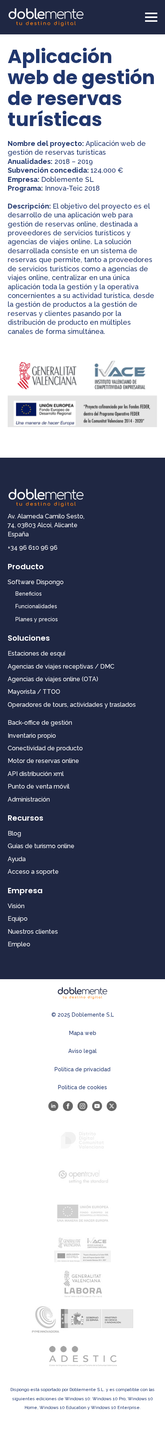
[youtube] (97, 1106)
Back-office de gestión (40, 722)
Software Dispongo (36, 582)
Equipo (18, 918)
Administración (29, 799)
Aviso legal (82, 1051)
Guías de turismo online (41, 846)
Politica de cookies (82, 1087)
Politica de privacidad (82, 1069)
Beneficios (28, 594)
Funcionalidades (36, 606)
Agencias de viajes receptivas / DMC (61, 666)
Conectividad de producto (45, 748)
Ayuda (17, 859)
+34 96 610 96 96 (33, 547)
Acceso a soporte (33, 871)
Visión (16, 906)
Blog (14, 833)
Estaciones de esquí (36, 653)
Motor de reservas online (43, 760)
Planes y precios (36, 619)
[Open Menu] (151, 17)
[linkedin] (53, 1106)
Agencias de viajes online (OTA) (53, 679)
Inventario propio (32, 735)
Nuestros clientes (33, 931)
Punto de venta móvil (38, 786)
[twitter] (112, 1106)
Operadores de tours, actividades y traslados (72, 704)
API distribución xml (36, 773)
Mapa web (82, 1033)
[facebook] (68, 1106)
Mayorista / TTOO (34, 691)
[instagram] (82, 1106)
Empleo (19, 944)
